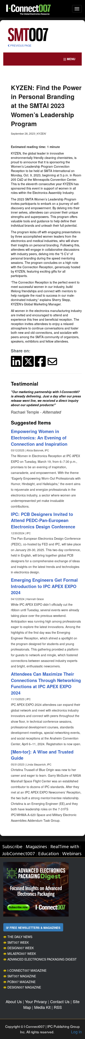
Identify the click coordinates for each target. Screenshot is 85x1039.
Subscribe (12, 847)
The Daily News (19, 937)
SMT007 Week (18, 942)
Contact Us (60, 1001)
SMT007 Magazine (21, 976)
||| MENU (69, 59)
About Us (14, 1001)
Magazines (36, 847)
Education (48, 854)
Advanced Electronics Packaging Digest (42, 959)
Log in (76, 1031)
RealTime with (64, 847)
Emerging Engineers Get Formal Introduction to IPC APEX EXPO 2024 (44, 586)
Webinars (72, 854)
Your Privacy (36, 1001)
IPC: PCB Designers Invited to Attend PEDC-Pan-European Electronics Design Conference (43, 520)
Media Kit (42, 1007)
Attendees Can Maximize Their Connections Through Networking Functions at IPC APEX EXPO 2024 (46, 683)
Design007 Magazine (24, 987)
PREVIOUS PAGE (20, 45)
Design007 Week (20, 948)
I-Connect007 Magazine (26, 970)
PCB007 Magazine (21, 982)
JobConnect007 (18, 854)
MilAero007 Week (21, 953)
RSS (58, 1007)
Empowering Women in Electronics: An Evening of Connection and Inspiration (39, 437)
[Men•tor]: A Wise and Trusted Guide (42, 754)
